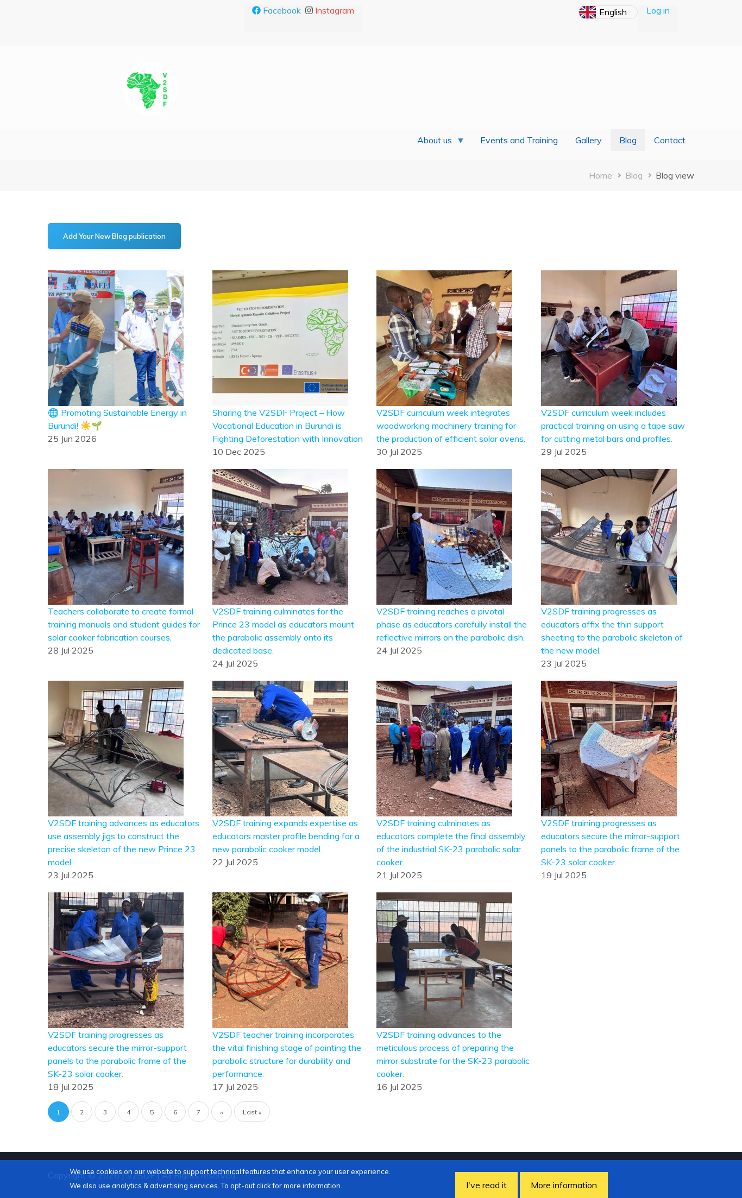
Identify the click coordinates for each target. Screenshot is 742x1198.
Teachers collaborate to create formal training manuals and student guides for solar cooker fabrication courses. (124, 624)
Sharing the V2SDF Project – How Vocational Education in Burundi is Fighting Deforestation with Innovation (287, 425)
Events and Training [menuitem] (519, 140)
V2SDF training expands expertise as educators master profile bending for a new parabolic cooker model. (286, 835)
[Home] (150, 87)
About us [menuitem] (430, 143)
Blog (634, 175)
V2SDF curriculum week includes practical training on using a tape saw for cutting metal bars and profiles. (613, 425)
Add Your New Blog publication (114, 236)
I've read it (486, 1185)
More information (564, 1185)
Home (600, 175)
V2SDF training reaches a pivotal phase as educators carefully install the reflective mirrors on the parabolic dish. (451, 624)
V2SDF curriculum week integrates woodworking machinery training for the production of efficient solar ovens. (450, 425)
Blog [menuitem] (628, 140)
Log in (658, 10)
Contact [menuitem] (670, 140)
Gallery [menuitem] (588, 140)
